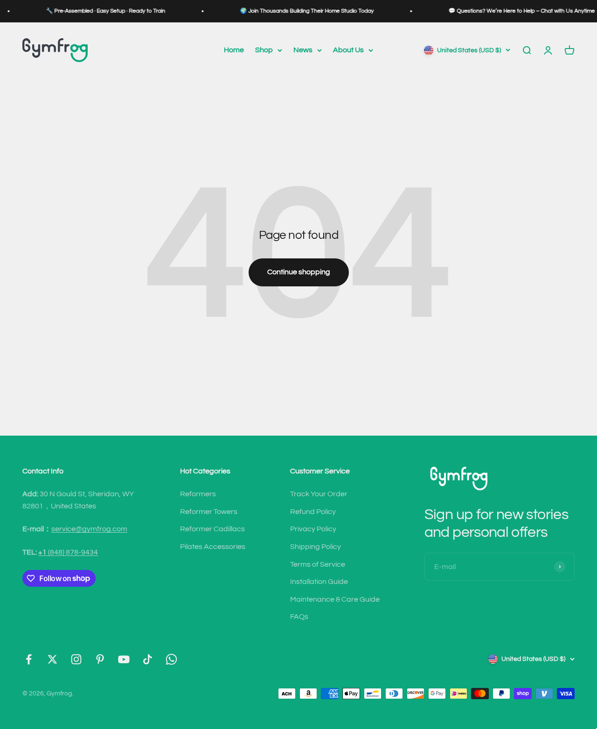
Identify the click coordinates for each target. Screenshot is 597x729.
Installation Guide (319, 581)
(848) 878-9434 (68, 552)
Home (234, 50)
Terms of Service (317, 564)
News (302, 50)
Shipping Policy (315, 546)
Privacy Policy (313, 529)
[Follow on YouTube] (124, 659)
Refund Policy (313, 511)
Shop (264, 50)
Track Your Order (318, 494)
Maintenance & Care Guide (335, 599)
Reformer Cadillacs (212, 529)
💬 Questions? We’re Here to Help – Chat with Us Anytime (512, 11)
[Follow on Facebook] (28, 659)
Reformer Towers (208, 511)
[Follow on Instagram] (76, 659)
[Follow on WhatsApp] (171, 659)
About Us (348, 50)
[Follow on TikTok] (147, 659)
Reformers (198, 494)
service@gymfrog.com (89, 529)
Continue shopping (298, 272)
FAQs (299, 616)
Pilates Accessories (212, 546)
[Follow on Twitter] (52, 659)
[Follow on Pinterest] (100, 659)
